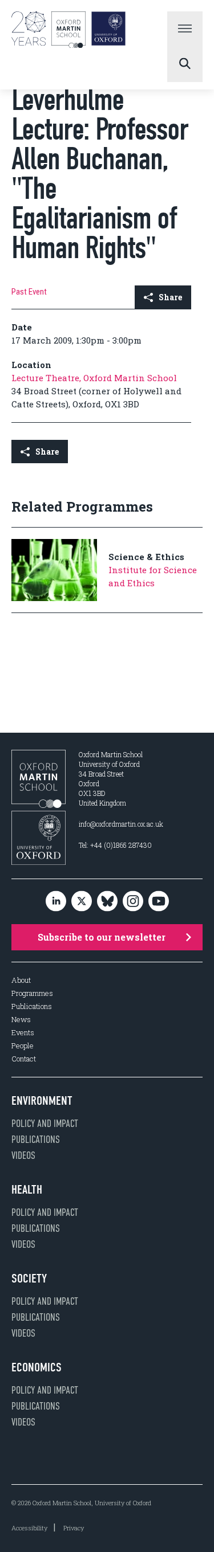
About (21, 980)
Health (26, 1189)
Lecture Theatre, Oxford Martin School (94, 377)
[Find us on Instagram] (133, 902)
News (21, 1019)
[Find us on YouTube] (158, 902)
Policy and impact (44, 1123)
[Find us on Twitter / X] (81, 902)
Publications (31, 1006)
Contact (23, 1059)
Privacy (73, 1528)
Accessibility (29, 1528)
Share (170, 297)
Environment (41, 1100)
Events (22, 1032)
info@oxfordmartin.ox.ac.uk (121, 823)
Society (29, 1278)
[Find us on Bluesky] (107, 902)
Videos (23, 1155)
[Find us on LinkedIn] (56, 902)
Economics (36, 1367)
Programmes (32, 993)
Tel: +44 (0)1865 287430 (115, 844)
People (22, 1045)
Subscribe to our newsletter (101, 937)
